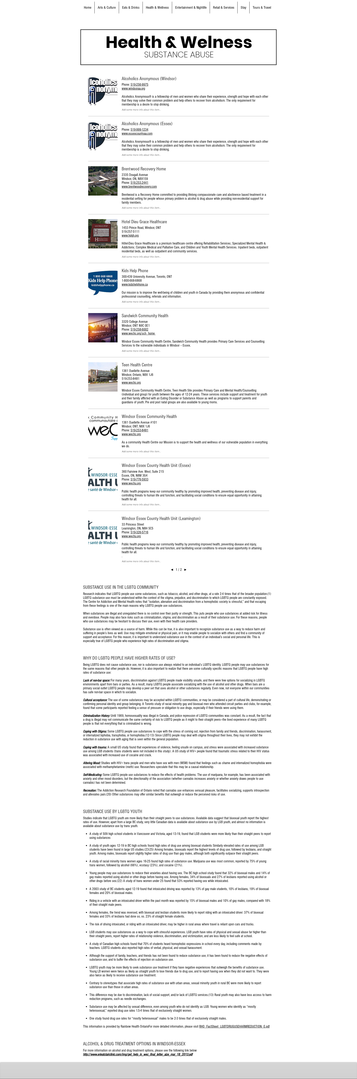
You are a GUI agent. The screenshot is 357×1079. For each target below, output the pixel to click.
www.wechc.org (131, 383)
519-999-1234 (139, 130)
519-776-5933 (139, 479)
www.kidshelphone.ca (135, 284)
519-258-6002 (139, 329)
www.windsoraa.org (133, 88)
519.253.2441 (139, 183)
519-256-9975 (139, 85)
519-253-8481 (139, 430)
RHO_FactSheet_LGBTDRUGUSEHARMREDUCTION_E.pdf (234, 1026)
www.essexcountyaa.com (137, 133)
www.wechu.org (131, 483)
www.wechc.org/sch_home (139, 333)
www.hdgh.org (130, 235)
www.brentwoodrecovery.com (139, 187)
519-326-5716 (139, 532)
